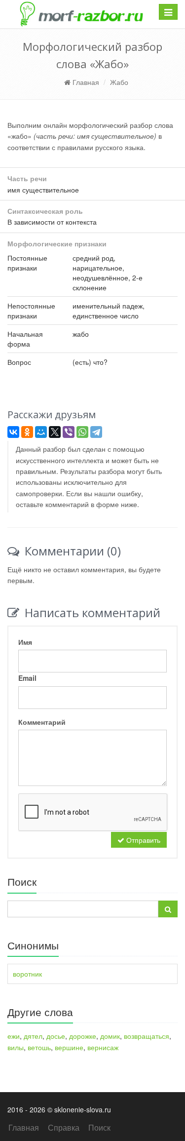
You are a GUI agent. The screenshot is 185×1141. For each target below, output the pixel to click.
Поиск (99, 1127)
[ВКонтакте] (13, 432)
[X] (55, 432)
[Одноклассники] (27, 432)
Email (27, 678)
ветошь (39, 1047)
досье (55, 1036)
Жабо (119, 82)
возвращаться (146, 1036)
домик (110, 1036)
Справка (63, 1127)
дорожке (82, 1036)
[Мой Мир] (41, 432)
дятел (33, 1036)
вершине (69, 1047)
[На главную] (81, 14)
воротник (27, 974)
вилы (15, 1047)
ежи (13, 1036)
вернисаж (102, 1047)
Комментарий (42, 722)
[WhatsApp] (82, 432)
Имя (25, 642)
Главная (85, 82)
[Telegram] (96, 432)
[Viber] (68, 432)
